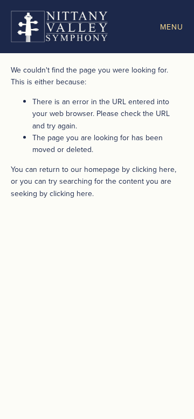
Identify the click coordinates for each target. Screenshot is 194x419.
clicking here (153, 169)
